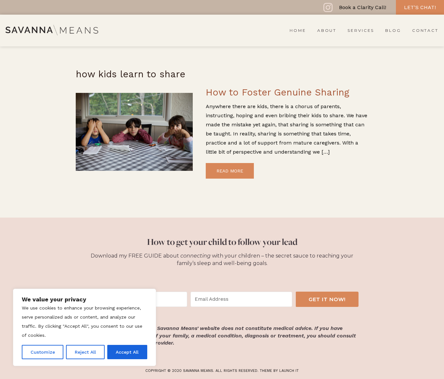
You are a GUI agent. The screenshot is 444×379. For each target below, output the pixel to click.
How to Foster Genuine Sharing (277, 92)
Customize (43, 352)
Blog (393, 30)
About (326, 30)
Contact (425, 30)
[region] (84, 327)
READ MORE (229, 170)
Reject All (85, 352)
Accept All (127, 352)
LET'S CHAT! (420, 7)
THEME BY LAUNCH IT (279, 371)
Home (298, 30)
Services (360, 30)
